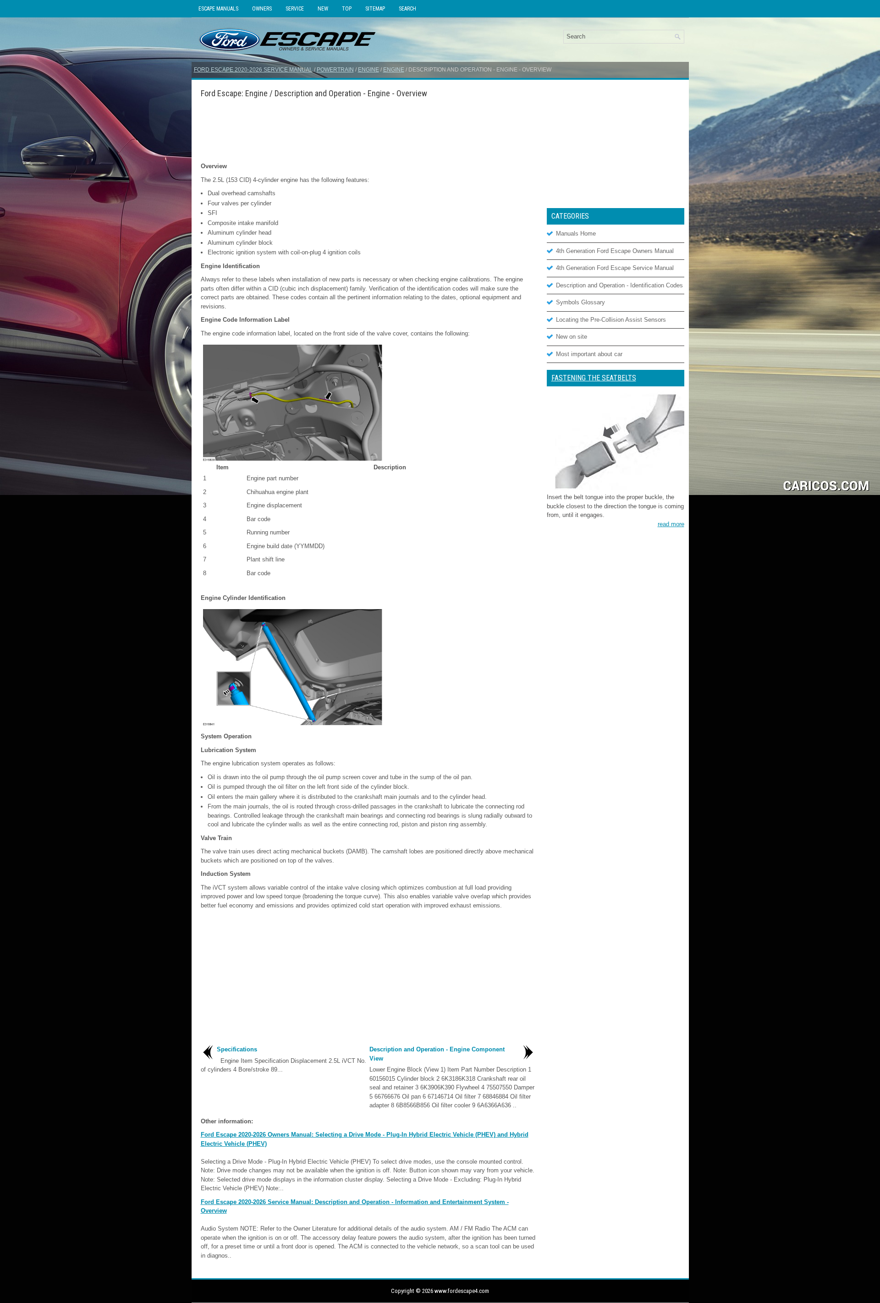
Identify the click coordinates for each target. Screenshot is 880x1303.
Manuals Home (576, 233)
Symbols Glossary (580, 302)
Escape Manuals (218, 8)
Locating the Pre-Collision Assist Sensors (611, 319)
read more (671, 524)
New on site (571, 336)
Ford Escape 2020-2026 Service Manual (253, 69)
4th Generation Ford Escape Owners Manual (615, 250)
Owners (262, 8)
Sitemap (375, 8)
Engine (368, 69)
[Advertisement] (368, 129)
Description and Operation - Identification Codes (619, 285)
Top (347, 8)
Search (407, 8)
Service (295, 8)
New (323, 8)
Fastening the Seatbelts (593, 378)
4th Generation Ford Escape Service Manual (615, 267)
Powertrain (335, 69)
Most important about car (589, 354)
